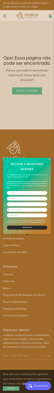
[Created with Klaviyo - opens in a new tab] (27, 234)
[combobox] (10, 210)
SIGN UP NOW (27, 227)
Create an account (12, 181)
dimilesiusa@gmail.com (38, 222)
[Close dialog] (49, 159)
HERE (8, 188)
